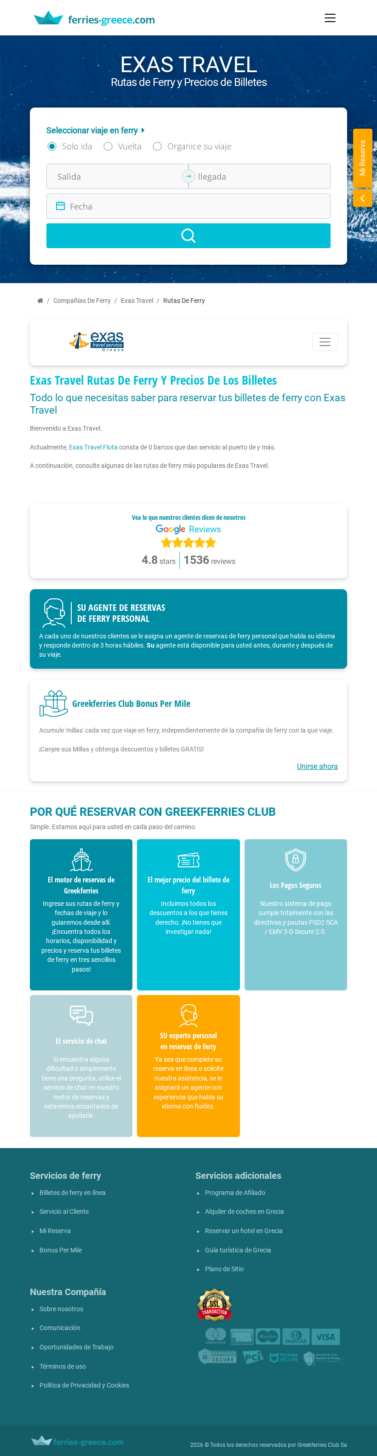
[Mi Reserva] (362, 198)
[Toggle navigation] (330, 18)
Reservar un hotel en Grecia (244, 1231)
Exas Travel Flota (93, 447)
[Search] (188, 235)
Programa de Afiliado (235, 1193)
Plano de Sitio (224, 1269)
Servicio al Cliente (64, 1212)
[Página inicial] (40, 301)
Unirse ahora (317, 766)
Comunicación (60, 1328)
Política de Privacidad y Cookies (84, 1385)
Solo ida (77, 146)
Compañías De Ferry (82, 301)
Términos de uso (63, 1367)
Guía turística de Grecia (238, 1250)
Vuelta (130, 146)
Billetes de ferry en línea (73, 1193)
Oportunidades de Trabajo (77, 1347)
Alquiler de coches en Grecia (244, 1212)
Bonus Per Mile (61, 1250)
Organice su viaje (199, 146)
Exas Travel (137, 301)
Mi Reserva (55, 1231)
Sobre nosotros (61, 1309)
